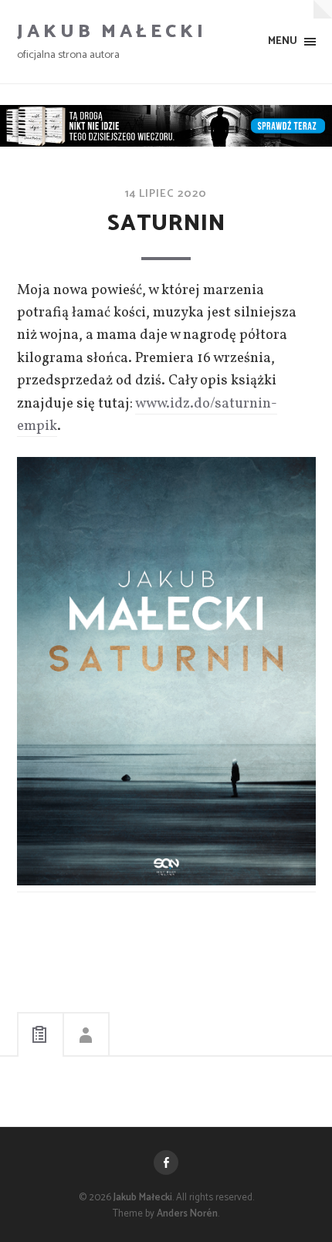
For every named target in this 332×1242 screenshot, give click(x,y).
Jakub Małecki (112, 32)
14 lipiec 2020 (166, 193)
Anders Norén (187, 1214)
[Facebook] (166, 1162)
